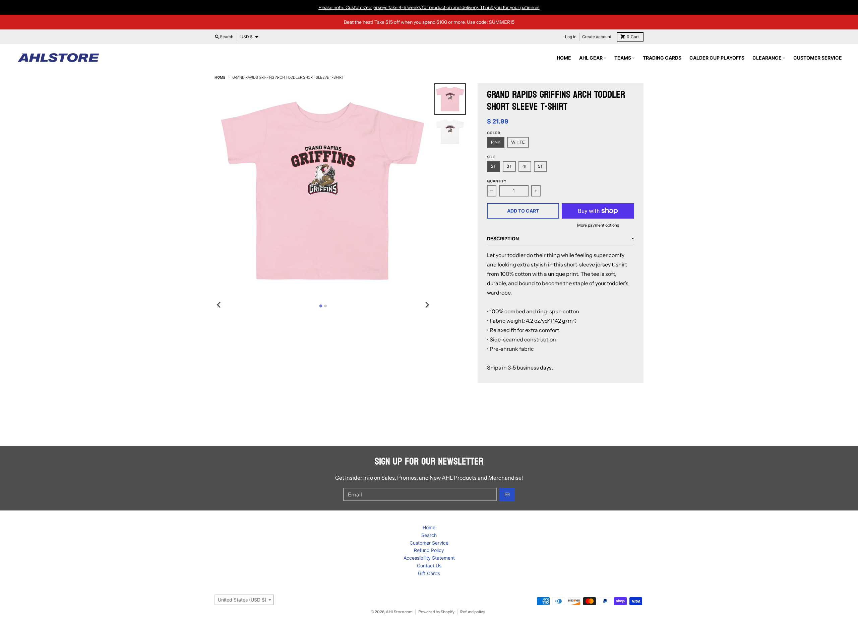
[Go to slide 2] (325, 306)
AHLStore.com (399, 611)
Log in (570, 36)
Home (220, 77)
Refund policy (472, 611)
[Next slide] (427, 305)
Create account (596, 36)
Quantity (496, 181)
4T (525, 166)
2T (493, 166)
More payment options (598, 225)
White (518, 142)
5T (540, 166)
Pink (495, 142)
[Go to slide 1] (320, 305)
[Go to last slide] (219, 305)
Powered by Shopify (436, 611)
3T (509, 166)
